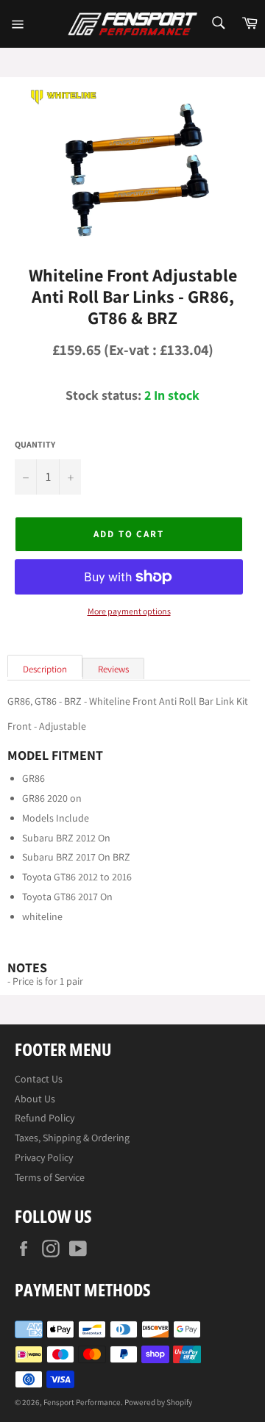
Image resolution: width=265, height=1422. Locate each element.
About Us (35, 1098)
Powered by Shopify (158, 1402)
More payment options (129, 611)
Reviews (113, 669)
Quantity (35, 444)
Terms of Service (50, 1177)
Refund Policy (44, 1117)
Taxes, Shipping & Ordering (72, 1137)
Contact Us (39, 1078)
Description (45, 669)
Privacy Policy (44, 1157)
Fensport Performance (82, 1402)
